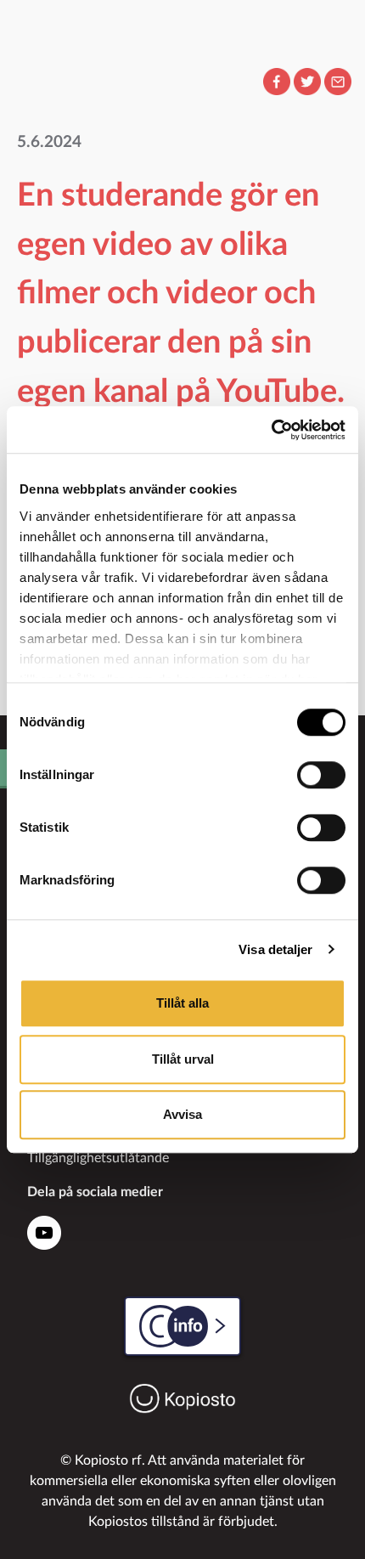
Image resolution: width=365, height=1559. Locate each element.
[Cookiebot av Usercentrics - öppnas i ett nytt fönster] (271, 430)
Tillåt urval (183, 1059)
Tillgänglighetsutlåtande (98, 1158)
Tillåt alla (182, 1003)
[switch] (321, 774)
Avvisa (182, 1114)
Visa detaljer (275, 949)
